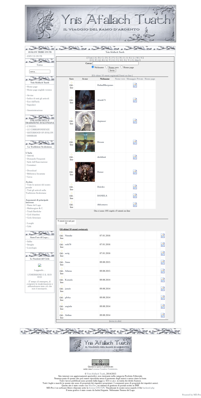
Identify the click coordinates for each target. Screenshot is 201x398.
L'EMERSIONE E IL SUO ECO (40, 275)
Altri (137, 60)
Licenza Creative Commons (104, 369)
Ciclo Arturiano (34, 217)
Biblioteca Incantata (36, 173)
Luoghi (30, 223)
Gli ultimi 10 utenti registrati (105, 75)
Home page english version (39, 90)
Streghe (30, 244)
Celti (29, 226)
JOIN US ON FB (34, 56)
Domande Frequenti (36, 159)
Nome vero (120, 79)
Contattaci (31, 165)
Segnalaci (31, 105)
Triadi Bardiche (34, 211)
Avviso (30, 95)
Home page (32, 86)
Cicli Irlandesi (33, 214)
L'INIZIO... (32, 126)
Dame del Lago (34, 205)
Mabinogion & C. (35, 208)
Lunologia (32, 248)
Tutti (90, 58)
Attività (30, 155)
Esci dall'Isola (33, 101)
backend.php (148, 388)
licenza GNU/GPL (97, 388)
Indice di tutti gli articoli (38, 98)
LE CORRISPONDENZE (38, 129)
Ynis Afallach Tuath (96, 373)
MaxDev (92, 385)
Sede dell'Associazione (37, 162)
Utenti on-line (125, 75)
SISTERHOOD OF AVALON (40, 132)
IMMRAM (32, 136)
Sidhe (29, 241)
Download (32, 170)
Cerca (29, 177)
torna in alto (115, 321)
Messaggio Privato (135, 79)
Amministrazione (35, 110)
